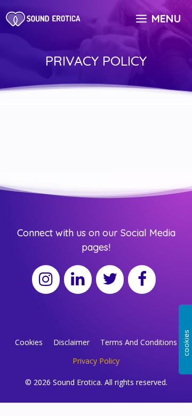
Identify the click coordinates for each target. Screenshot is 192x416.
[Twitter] (110, 279)
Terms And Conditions (138, 342)
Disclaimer (71, 342)
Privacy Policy (96, 361)
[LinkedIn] (78, 279)
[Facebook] (142, 279)
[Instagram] (46, 279)
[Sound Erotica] (44, 18)
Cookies (29, 342)
